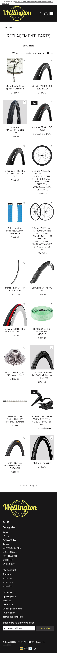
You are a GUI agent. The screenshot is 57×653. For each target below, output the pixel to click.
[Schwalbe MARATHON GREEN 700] (15, 112)
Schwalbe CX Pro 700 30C (42, 289)
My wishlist (8, 586)
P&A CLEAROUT (10, 555)
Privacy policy (9, 612)
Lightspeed (7, 644)
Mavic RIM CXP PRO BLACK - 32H (15, 289)
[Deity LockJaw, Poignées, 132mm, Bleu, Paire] (15, 212)
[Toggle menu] (51, 13)
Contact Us (8, 604)
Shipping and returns (12, 608)
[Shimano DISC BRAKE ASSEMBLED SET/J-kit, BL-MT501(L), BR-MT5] (42, 401)
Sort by (28, 53)
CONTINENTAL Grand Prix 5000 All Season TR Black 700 (42, 375)
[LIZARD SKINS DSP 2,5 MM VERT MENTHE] (42, 313)
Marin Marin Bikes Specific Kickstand (15, 87)
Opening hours (9, 596)
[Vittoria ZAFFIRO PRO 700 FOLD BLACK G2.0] (15, 155)
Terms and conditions (13, 616)
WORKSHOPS (9, 563)
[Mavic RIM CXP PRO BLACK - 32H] (15, 272)
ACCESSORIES (9, 539)
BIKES (5, 531)
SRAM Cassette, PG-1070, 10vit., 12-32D (15, 374)
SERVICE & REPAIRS (12, 547)
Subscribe (45, 628)
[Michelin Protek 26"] (42, 447)
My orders (7, 578)
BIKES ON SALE (10, 551)
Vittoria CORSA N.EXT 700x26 (42, 128)
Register (7, 574)
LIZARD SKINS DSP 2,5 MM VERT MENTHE (42, 331)
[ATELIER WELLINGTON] (17, 13)
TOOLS (6, 543)
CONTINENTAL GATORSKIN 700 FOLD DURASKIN (14, 465)
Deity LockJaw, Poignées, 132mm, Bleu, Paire (15, 230)
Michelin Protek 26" (42, 462)
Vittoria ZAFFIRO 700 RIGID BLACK (42, 87)
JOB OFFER (8, 559)
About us (7, 600)
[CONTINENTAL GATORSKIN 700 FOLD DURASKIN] (15, 447)
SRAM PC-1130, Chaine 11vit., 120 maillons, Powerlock (15, 419)
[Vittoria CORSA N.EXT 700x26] (42, 112)
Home (5, 27)
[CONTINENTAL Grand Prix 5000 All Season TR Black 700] (42, 357)
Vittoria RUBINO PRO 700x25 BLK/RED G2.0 (14, 330)
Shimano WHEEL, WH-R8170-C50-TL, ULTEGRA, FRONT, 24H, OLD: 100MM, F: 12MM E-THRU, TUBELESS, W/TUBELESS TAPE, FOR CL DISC (42, 180)
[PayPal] (21, 648)
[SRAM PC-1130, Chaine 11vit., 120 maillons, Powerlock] (15, 401)
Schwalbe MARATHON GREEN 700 (15, 130)
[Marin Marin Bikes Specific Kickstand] (15, 70)
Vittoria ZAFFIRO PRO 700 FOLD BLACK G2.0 (15, 173)
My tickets (8, 582)
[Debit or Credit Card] (26, 648)
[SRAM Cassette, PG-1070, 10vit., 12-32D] (15, 357)
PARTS (6, 535)
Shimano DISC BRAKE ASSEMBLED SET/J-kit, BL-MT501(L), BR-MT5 (42, 420)
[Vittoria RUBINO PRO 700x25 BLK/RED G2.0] (15, 313)
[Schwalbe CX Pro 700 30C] (42, 272)
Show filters (28, 45)
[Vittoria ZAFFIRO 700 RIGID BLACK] (42, 70)
